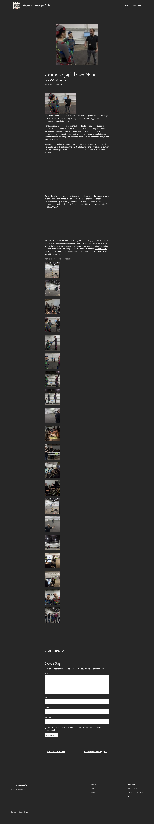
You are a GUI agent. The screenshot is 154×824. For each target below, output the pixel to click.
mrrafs (60, 85)
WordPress (24, 812)
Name (48, 697)
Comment (49, 673)
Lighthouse (49, 126)
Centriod (48, 196)
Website (48, 717)
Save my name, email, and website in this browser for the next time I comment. (76, 728)
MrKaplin (58, 254)
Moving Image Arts (37, 5)
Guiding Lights (90, 131)
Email (47, 707)
